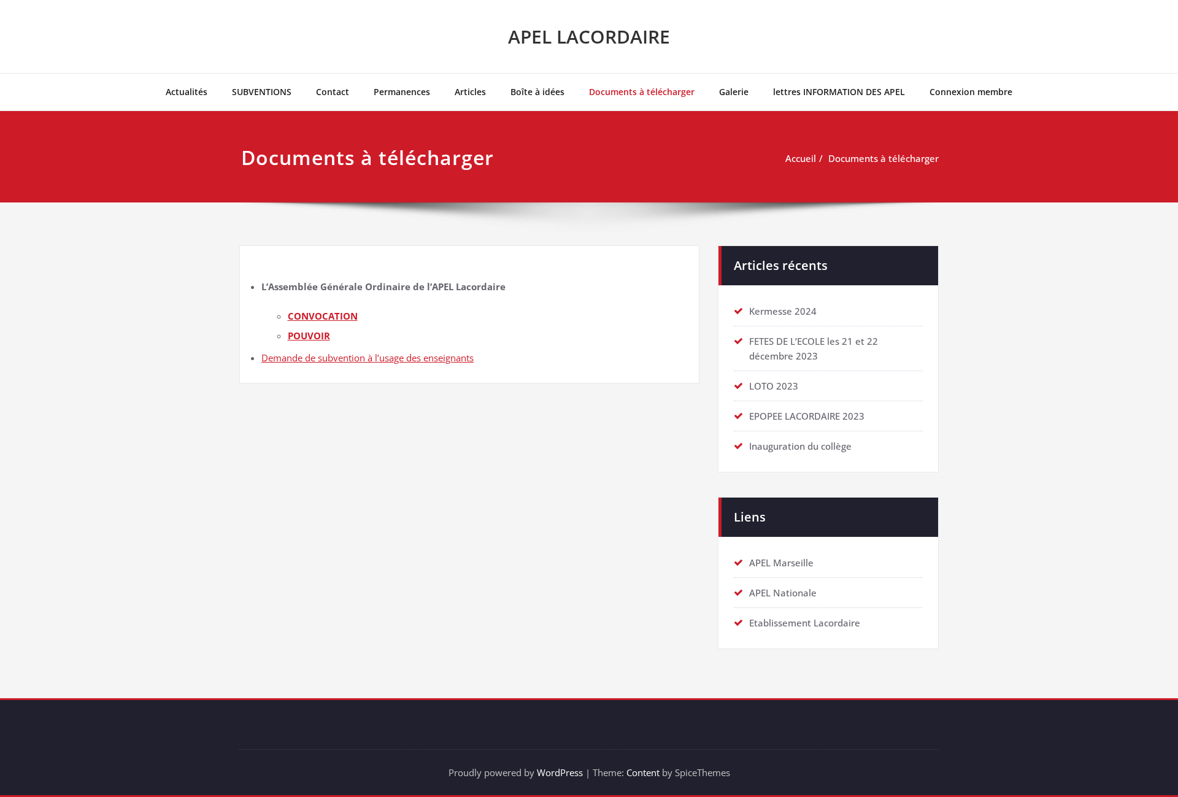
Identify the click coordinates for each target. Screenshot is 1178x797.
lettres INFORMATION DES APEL (839, 92)
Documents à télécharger (642, 92)
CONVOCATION (323, 316)
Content (643, 772)
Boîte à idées (537, 92)
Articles (470, 92)
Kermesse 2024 (783, 311)
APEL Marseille (781, 562)
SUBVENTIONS (261, 92)
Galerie (734, 92)
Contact (332, 92)
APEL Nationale (783, 593)
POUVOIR (309, 335)
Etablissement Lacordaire (804, 623)
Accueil (800, 158)
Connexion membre (971, 92)
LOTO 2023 (773, 386)
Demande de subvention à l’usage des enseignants (367, 358)
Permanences (402, 92)
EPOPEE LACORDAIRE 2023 (806, 416)
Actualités (186, 92)
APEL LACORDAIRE (589, 36)
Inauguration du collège (800, 446)
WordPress (560, 772)
